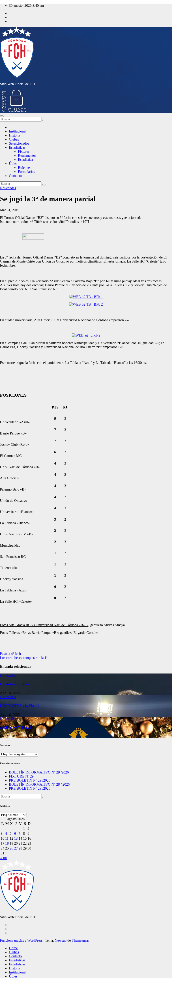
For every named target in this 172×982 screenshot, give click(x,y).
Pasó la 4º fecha (11, 654)
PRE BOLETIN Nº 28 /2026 (29, 788)
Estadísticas (17, 147)
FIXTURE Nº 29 (21, 776)
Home (13, 948)
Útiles (13, 163)
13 (16, 838)
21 (20, 843)
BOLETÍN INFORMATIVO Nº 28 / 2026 (39, 784)
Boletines (24, 167)
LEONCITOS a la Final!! (19, 706)
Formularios (26, 172)
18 (7, 843)
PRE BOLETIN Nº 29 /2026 (29, 780)
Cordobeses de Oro (14, 684)
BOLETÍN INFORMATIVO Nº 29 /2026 (39, 772)
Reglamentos (27, 155)
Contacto (15, 176)
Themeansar (80, 940)
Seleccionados (19, 143)
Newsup (61, 940)
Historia (14, 135)
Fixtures (23, 151)
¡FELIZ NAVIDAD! (15, 727)
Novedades (8, 188)
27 (16, 848)
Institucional (17, 131)
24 (2, 848)
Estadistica (25, 159)
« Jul (3, 858)
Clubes (14, 139)
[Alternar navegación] (2, 116)
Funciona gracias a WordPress (21, 940)
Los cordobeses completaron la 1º (23, 658)
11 (7, 838)
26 (11, 848)
